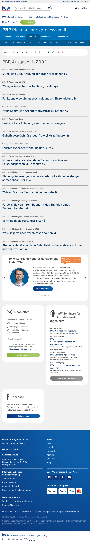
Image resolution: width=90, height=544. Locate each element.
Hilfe (86, 2)
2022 (32, 43)
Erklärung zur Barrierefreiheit (65, 511)
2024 (19, 43)
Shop (66, 17)
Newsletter (52, 451)
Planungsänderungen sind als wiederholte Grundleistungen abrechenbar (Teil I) (41, 178)
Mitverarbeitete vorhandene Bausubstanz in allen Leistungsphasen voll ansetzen (35, 162)
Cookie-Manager (42, 511)
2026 (5, 43)
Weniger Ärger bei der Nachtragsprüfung (29, 86)
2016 (69, 43)
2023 (25, 43)
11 (58, 52)
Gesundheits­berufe (11, 486)
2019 (51, 43)
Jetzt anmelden (23, 355)
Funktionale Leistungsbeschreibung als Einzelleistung (38, 99)
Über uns (51, 459)
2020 (44, 43)
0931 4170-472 (11, 449)
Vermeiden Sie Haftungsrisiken (23, 221)
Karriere (50, 455)
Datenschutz (26, 511)
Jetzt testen (28, 22)
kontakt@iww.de (10, 455)
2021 (38, 43)
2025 (12, 43)
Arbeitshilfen (19, 37)
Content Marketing (10, 505)
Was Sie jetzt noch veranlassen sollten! (28, 233)
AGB (17, 511)
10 (53, 52)
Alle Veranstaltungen (66, 378)
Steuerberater (8, 478)
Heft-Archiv (33, 37)
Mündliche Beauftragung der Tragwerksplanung (34, 74)
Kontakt (50, 447)
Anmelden (82, 8)
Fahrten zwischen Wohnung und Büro (27, 148)
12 (63, 52)
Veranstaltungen (47, 37)
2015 (75, 43)
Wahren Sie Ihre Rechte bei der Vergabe (28, 192)
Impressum (7, 511)
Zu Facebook (23, 416)
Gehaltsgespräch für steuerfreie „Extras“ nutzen (34, 136)
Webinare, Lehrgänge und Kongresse (19, 501)
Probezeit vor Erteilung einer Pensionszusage (33, 123)
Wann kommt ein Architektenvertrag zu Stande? (34, 111)
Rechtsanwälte (9, 482)
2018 (57, 43)
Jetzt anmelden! (43, 289)
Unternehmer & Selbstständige (16, 490)
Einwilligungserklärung (18, 349)
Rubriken (7, 37)
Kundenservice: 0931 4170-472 (73, 2)
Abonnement (63, 37)
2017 (63, 43)
